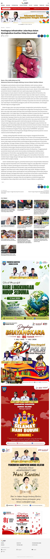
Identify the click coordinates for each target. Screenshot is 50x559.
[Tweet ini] (41, 36)
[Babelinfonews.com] (25, 3)
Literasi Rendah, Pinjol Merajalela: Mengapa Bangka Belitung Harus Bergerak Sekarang (24, 226)
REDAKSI (2, 545)
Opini (3, 182)
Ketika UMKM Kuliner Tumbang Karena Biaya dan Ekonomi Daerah (8, 240)
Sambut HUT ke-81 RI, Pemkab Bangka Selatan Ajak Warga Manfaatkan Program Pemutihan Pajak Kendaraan (25, 8)
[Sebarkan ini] (39, 36)
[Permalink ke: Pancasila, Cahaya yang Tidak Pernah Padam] (25, 204)
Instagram (19, 549)
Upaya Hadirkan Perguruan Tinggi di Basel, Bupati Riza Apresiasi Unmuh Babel (12, 192)
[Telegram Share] (44, 36)
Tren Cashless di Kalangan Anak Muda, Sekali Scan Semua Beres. (8, 226)
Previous (2, 17)
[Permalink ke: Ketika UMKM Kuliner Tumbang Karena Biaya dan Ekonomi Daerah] (8, 234)
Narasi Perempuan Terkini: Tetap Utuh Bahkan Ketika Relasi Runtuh (8, 255)
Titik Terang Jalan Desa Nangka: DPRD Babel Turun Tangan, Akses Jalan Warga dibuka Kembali (8, 210)
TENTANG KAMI (19, 545)
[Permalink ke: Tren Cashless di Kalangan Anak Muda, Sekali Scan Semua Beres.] (8, 220)
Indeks (2, 543)
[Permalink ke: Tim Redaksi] (2, 35)
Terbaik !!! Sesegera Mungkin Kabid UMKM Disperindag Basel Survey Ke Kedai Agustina (38, 192)
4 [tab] (23, 24)
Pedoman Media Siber (36, 543)
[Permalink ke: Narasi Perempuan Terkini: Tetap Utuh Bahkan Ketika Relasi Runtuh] (8, 249)
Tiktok (4, 551)
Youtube (34, 549)
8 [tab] (29, 24)
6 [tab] (26, 24)
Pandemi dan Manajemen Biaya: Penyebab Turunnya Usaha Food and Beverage (41, 240)
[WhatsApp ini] (47, 36)
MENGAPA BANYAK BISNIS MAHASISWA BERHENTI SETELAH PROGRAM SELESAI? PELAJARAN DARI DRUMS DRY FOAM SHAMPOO (24, 241)
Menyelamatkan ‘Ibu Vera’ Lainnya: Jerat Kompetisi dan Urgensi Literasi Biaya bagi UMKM (41, 226)
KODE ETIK (19, 543)
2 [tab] (20, 24)
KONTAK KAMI (34, 545)
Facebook (4, 549)
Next (47, 17)
